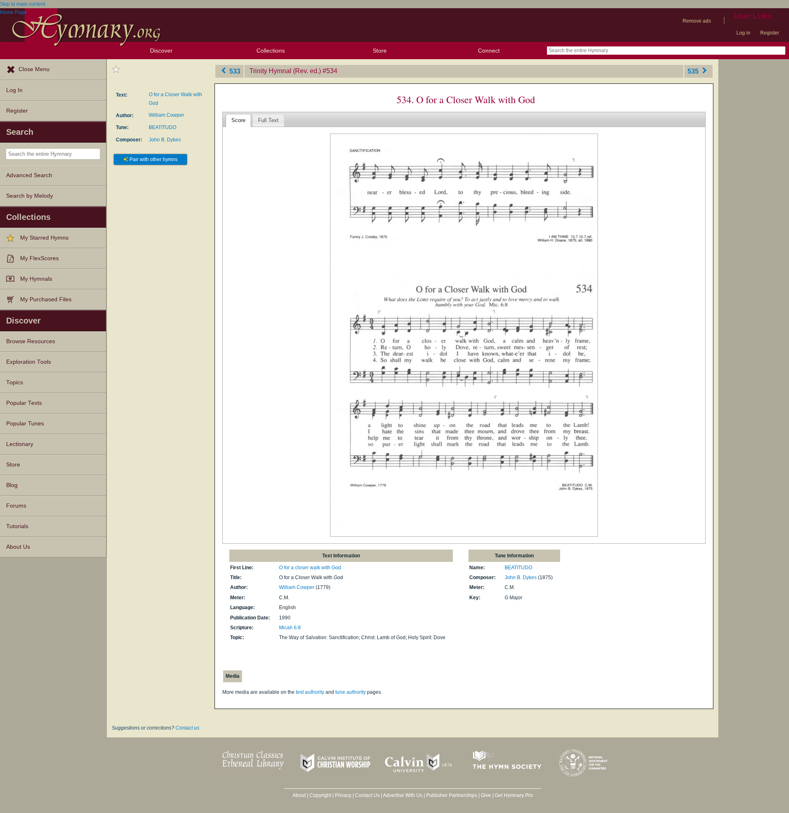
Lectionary (19, 444)
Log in (743, 33)
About (299, 795)
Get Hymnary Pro (514, 795)
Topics (14, 382)
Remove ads (697, 21)
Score (238, 120)
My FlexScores (39, 258)
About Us (18, 547)
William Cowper (166, 115)
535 (693, 70)
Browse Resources (30, 341)
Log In (14, 90)
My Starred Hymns (44, 238)
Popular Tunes (25, 423)
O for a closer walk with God (310, 567)
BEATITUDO (162, 127)
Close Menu (34, 69)
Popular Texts (24, 403)
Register (769, 33)
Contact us (187, 728)
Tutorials (17, 526)
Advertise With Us (402, 795)
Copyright (320, 795)
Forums (16, 506)
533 (234, 70)
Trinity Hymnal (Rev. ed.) (285, 70)
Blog (12, 485)
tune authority (350, 692)
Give (486, 795)
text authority (310, 692)
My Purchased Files (46, 299)
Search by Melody (29, 196)
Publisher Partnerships (451, 795)
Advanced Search (29, 175)
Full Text (268, 120)
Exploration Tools (28, 362)
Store (380, 50)
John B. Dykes (165, 140)
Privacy (343, 795)
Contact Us (367, 795)
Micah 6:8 (290, 628)
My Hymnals (36, 279)
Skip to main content (22, 4)
